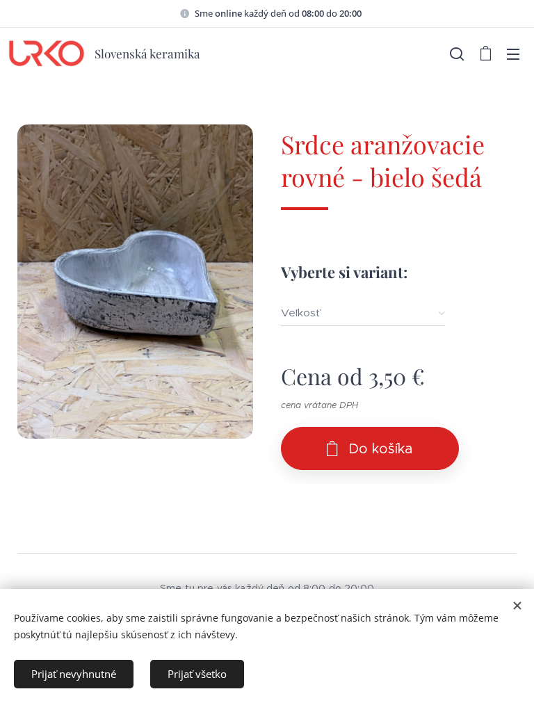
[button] (457, 53)
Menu (513, 53)
